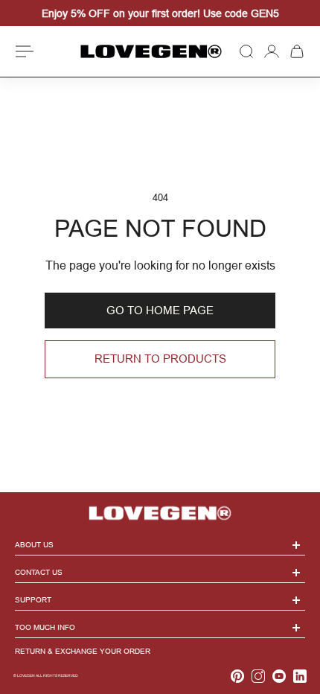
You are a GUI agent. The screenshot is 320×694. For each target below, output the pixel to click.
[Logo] (151, 52)
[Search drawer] (246, 51)
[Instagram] (258, 676)
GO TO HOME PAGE (160, 310)
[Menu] (27, 51)
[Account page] (271, 51)
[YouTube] (279, 676)
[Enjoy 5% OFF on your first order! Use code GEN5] (160, 13)
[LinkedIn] (300, 676)
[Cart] (297, 51)
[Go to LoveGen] (160, 507)
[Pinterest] (237, 676)
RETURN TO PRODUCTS (160, 358)
